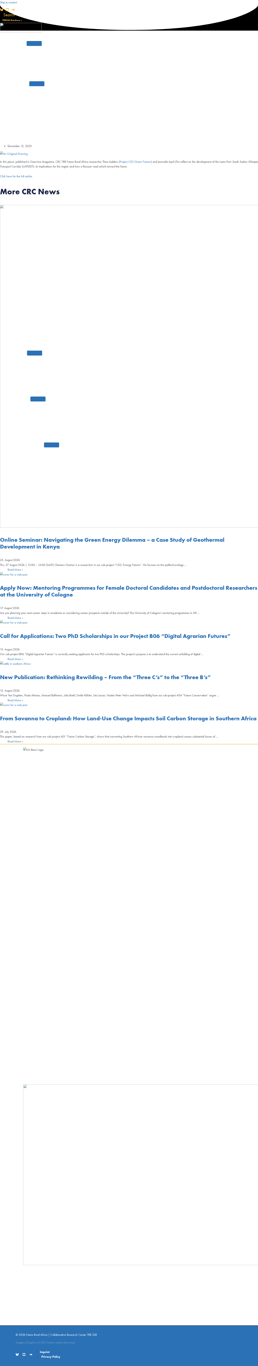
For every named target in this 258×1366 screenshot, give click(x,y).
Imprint (45, 1352)
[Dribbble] (7, 10)
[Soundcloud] (13, 10)
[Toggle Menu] (34, 43)
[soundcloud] (30, 1355)
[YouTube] (23, 1355)
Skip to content (8, 2)
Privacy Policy (50, 1357)
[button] (7, 15)
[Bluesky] (1, 10)
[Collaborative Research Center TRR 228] (21, 31)
